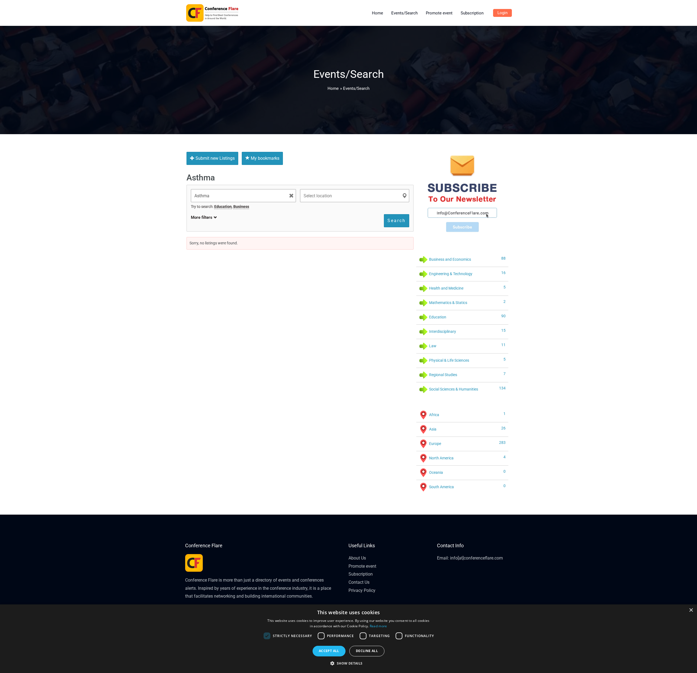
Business (241, 206)
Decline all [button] (367, 651)
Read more (378, 626)
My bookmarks (264, 158)
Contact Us (358, 582)
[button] (348, 663)
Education (223, 206)
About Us (357, 558)
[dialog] (348, 638)
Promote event (362, 566)
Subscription (360, 574)
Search (396, 220)
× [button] (691, 610)
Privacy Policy (361, 590)
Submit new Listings (214, 158)
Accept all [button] (329, 651)
